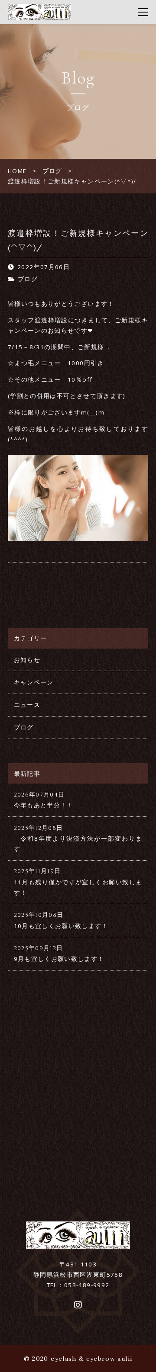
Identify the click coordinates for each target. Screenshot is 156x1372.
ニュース (27, 705)
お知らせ (27, 660)
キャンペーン (34, 682)
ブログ (28, 279)
